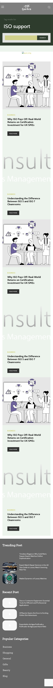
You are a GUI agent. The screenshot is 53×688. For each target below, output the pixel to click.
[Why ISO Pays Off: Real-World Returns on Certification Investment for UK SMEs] (26, 85)
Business (11, 115)
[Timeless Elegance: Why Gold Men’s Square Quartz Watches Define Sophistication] (9, 556)
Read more (13, 133)
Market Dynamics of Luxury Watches (33, 578)
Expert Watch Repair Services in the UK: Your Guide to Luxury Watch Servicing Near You (34, 567)
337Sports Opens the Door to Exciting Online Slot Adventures (33, 614)
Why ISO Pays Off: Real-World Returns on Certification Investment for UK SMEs (24, 122)
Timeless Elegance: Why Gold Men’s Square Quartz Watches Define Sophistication (33, 556)
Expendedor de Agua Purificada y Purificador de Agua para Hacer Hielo (32, 625)
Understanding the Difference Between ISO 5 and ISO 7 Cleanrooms (23, 201)
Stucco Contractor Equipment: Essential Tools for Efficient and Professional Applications (34, 603)
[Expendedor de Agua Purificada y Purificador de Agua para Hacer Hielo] (9, 625)
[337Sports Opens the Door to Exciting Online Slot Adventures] (9, 614)
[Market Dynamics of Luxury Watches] (9, 579)
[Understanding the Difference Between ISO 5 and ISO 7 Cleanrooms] (26, 165)
